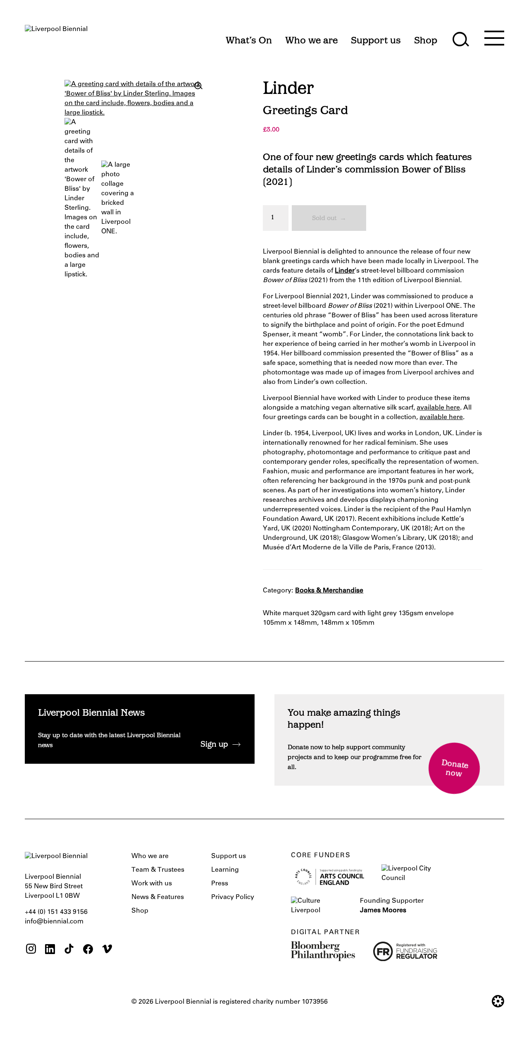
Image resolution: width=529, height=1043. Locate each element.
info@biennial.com (54, 921)
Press (219, 883)
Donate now (455, 769)
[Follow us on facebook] (88, 950)
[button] (198, 86)
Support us (228, 856)
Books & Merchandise (329, 590)
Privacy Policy (232, 897)
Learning (225, 870)
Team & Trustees (157, 870)
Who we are (150, 856)
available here (438, 408)
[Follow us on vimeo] (107, 950)
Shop (139, 911)
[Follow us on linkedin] (50, 950)
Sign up (214, 744)
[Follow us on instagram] (31, 950)
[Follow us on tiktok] (69, 950)
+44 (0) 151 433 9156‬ (56, 912)
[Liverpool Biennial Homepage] (56, 36)
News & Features (157, 897)
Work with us (151, 883)
